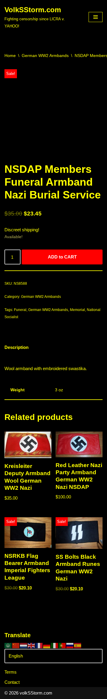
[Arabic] (8, 645)
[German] (47, 645)
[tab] (16, 347)
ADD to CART (62, 256)
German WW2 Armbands (45, 55)
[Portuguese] (62, 645)
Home (10, 55)
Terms (10, 672)
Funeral (20, 310)
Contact (12, 682)
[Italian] (55, 645)
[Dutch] (24, 645)
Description (16, 347)
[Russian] (70, 645)
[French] (39, 645)
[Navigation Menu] (96, 17)
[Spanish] (78, 645)
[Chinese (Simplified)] (16, 645)
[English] (31, 645)
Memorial (77, 310)
